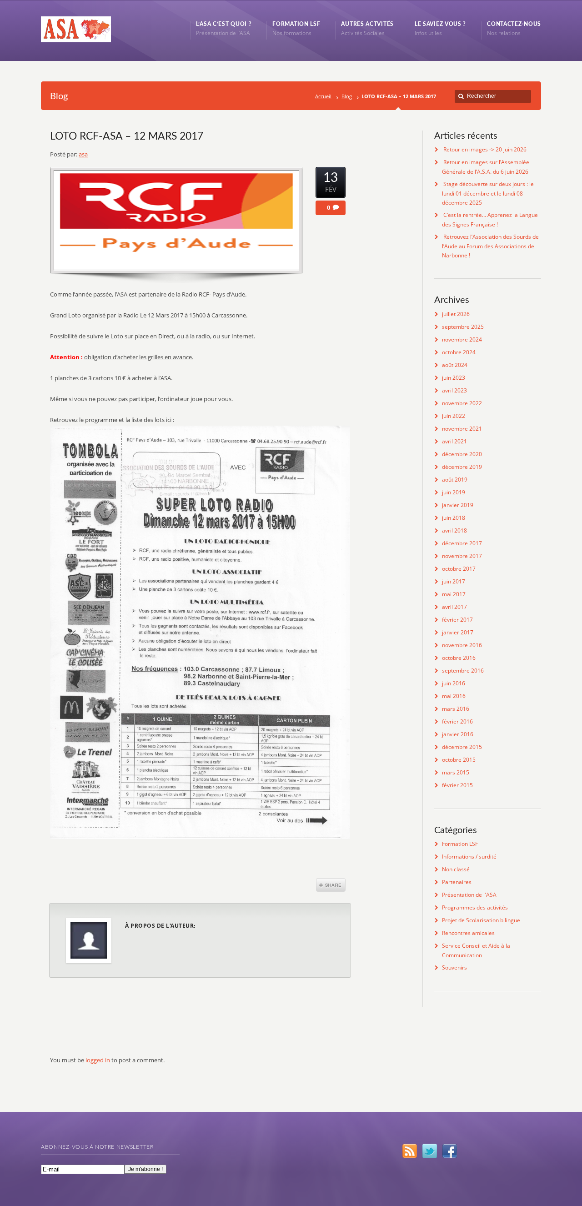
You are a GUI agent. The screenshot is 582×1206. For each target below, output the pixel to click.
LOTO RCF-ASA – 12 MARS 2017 (126, 136)
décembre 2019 (462, 467)
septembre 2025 (463, 327)
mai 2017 (454, 594)
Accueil (323, 96)
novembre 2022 (462, 403)
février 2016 (457, 721)
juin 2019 (453, 492)
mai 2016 (454, 696)
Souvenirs (454, 967)
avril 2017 (454, 607)
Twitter (429, 1151)
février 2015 (457, 785)
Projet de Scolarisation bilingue (481, 920)
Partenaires (457, 882)
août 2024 (454, 365)
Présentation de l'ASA (469, 895)
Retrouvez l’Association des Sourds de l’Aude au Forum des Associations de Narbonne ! (490, 246)
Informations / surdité (469, 856)
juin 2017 (453, 581)
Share (331, 885)
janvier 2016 (457, 734)
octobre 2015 (459, 760)
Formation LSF (460, 844)
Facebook (449, 1151)
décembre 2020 (462, 454)
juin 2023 (453, 378)
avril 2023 (454, 390)
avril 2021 (454, 441)
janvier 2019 (457, 505)
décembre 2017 (462, 543)
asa (83, 154)
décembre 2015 (462, 747)
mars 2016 (455, 709)
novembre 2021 (462, 428)
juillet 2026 (456, 314)
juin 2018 (453, 518)
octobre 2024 (459, 352)
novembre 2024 (462, 339)
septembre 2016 (463, 670)
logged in (97, 1060)
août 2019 (454, 479)
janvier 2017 (457, 632)
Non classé (456, 869)
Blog (346, 96)
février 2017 (457, 619)
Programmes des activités (475, 907)
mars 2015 (455, 772)
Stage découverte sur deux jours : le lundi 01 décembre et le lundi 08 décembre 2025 (488, 193)
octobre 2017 (459, 569)
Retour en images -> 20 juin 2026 (485, 149)
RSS (409, 1151)
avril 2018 (454, 530)
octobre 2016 (459, 658)
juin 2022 (453, 416)
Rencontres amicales (468, 933)
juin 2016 (453, 683)
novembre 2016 (462, 645)
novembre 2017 (462, 556)
